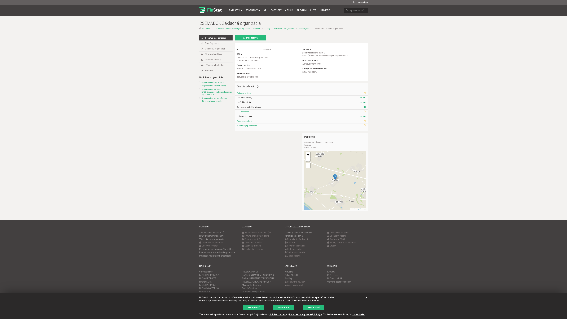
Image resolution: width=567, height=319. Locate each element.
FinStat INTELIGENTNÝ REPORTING (258, 278)
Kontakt (331, 272)
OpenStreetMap (361, 209)
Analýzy (288, 278)
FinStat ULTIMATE (207, 278)
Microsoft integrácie (251, 285)
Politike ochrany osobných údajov (305, 314)
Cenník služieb (206, 272)
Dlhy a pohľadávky (213, 54)
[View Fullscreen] (308, 165)
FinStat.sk (206, 28)
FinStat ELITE (205, 282)
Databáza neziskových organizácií (215, 256)
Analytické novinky (295, 285)
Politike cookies (277, 314)
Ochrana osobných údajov (339, 282)
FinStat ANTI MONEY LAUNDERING (258, 275)
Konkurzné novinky (296, 282)
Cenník (289, 10)
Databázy (234, 10)
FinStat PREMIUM (207, 285)
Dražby (333, 246)
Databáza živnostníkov (212, 242)
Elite (313, 10)
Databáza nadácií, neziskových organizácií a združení (237, 28)
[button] (335, 177)
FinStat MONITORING (209, 288)
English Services (249, 288)
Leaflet (353, 209)
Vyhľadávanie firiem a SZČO (212, 232)
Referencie (332, 275)
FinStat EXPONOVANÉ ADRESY (256, 282)
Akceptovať (253, 307)
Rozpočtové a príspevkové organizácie (217, 252)
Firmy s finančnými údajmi (211, 236)
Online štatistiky (292, 275)
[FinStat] (210, 12)
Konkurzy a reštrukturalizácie (298, 232)
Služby (267, 28)
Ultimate (325, 10)
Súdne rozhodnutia (215, 65)
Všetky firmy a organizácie (211, 239)
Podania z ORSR (337, 239)
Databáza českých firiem (253, 291)
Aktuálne (289, 272)
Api (265, 10)
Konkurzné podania (294, 236)
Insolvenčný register (254, 249)
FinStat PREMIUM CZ (209, 275)
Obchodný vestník (338, 236)
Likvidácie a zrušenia (339, 232)
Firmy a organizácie (254, 239)
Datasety (276, 10)
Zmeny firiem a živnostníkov (343, 242)
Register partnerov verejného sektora (216, 249)
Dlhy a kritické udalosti (297, 239)
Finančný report (212, 43)
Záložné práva (293, 256)
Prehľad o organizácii (216, 38)
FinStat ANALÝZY (250, 272)
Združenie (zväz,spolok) (284, 28)
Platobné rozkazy (213, 59)
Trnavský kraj (303, 28)
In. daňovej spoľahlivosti (247, 125)
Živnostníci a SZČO (253, 242)
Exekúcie (209, 70)
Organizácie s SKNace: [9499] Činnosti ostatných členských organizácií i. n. (217, 92)
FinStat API (204, 291)
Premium (302, 10)
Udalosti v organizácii (215, 49)
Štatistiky (252, 10)
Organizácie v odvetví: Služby (214, 86)
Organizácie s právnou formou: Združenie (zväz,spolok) (215, 99)
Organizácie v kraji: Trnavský (213, 82)
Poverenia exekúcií (244, 121)
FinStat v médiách (335, 278)
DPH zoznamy (243, 112)
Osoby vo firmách (210, 246)
